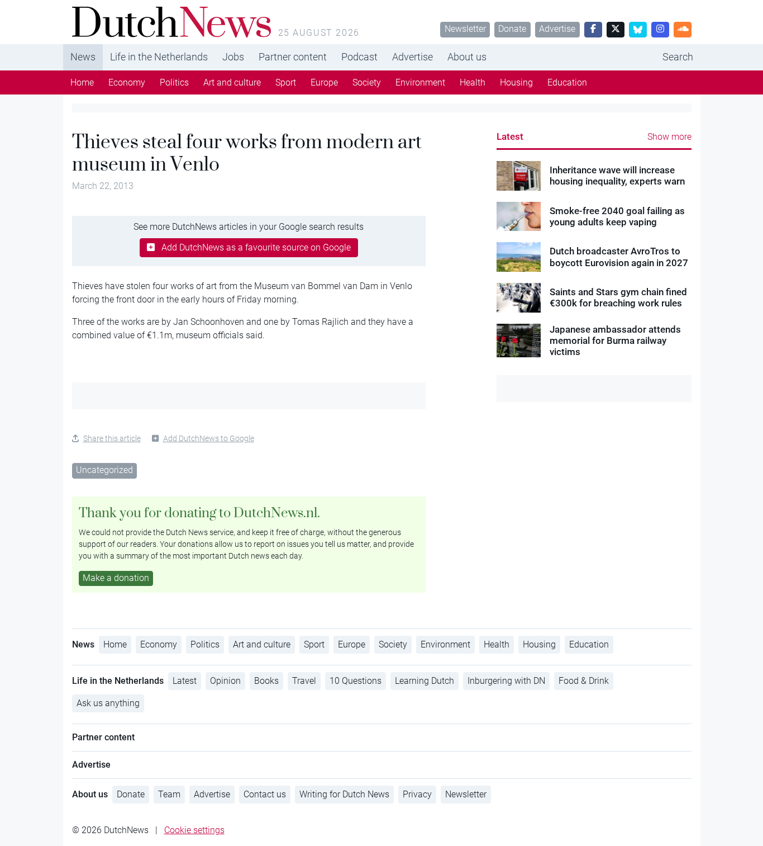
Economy (126, 82)
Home (82, 82)
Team (169, 794)
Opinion (225, 680)
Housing (516, 82)
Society (366, 82)
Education (567, 82)
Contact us (265, 794)
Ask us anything (108, 703)
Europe (324, 82)
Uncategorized (104, 470)
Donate (512, 28)
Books (266, 680)
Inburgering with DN (506, 680)
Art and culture (232, 82)
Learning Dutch (424, 680)
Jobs (233, 57)
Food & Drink (584, 680)
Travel (304, 680)
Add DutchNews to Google (208, 438)
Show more (669, 136)
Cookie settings (194, 830)
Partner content (293, 57)
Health (472, 82)
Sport (285, 82)
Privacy (417, 794)
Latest (510, 136)
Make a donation (116, 578)
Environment (420, 82)
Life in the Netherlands (159, 57)
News (83, 57)
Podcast (359, 57)
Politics (174, 82)
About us (467, 57)
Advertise (557, 28)
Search (677, 57)
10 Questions (356, 680)
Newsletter (465, 28)
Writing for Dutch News (344, 794)
